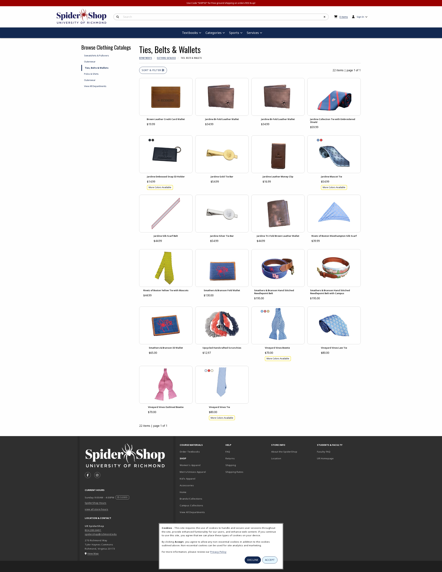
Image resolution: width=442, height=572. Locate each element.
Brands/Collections (191, 498)
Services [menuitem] (253, 33)
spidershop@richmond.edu (101, 534)
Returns (230, 458)
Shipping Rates (234, 471)
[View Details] (166, 97)
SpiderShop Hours (95, 502)
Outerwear (89, 61)
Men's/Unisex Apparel (193, 471)
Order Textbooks (190, 451)
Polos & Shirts (91, 73)
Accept (270, 559)
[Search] (118, 17)
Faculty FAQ (323, 451)
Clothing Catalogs (166, 58)
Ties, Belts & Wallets (96, 67)
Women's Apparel (190, 465)
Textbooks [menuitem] (190, 33)
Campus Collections (191, 505)
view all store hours (96, 509)
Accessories (187, 485)
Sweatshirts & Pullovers (96, 55)
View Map (93, 553)
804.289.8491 (93, 530)
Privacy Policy (218, 551)
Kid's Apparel (187, 478)
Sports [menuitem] (234, 33)
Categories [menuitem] (213, 33)
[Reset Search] (324, 17)
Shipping (230, 465)
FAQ (227, 451)
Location (276, 458)
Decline (252, 559)
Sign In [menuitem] (360, 16)
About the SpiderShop (284, 451)
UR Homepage (325, 458)
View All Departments (95, 86)
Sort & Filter (152, 70)
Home (183, 492)
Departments (145, 58)
